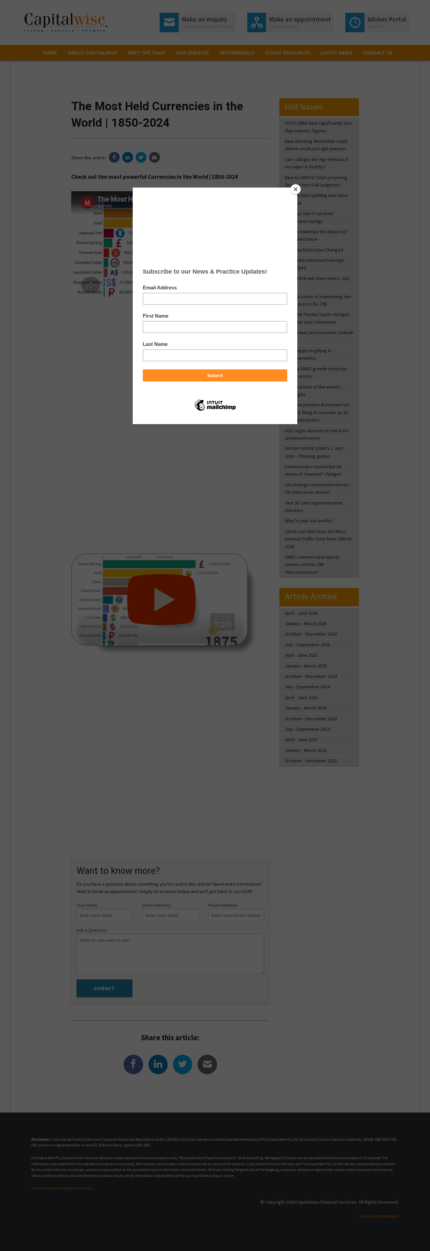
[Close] (296, 189)
